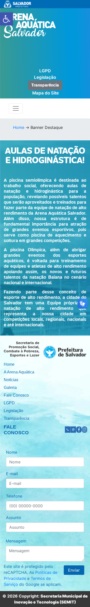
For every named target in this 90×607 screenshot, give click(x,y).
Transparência (45, 85)
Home (18, 127)
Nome (11, 452)
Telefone (14, 496)
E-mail (12, 473)
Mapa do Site (45, 92)
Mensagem (16, 540)
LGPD (45, 70)
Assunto (13, 517)
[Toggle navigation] (16, 108)
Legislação (45, 77)
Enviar (74, 570)
